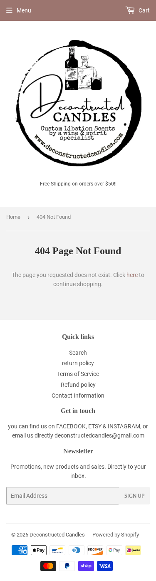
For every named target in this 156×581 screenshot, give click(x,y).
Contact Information (78, 395)
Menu (24, 10)
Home (13, 217)
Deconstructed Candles (57, 535)
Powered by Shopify (115, 535)
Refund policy (78, 384)
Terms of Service (78, 374)
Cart (143, 10)
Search (78, 352)
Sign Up (134, 496)
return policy (78, 363)
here (132, 275)
